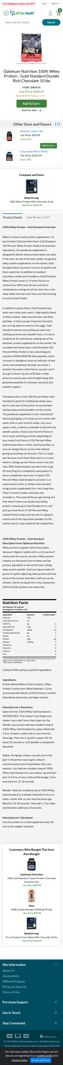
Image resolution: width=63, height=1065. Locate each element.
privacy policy (19, 1060)
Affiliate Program (14, 981)
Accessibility (11, 976)
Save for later (29, 110)
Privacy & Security (14, 987)
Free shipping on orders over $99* (19, 3)
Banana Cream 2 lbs (31, 131)
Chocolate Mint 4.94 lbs (34, 151)
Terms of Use (11, 992)
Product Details (12, 217)
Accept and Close (41, 1060)
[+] (57, 124)
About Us (9, 970)
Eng (44, 3)
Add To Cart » (31, 103)
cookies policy (45, 1055)
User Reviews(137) (38, 217)
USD (54, 3)
